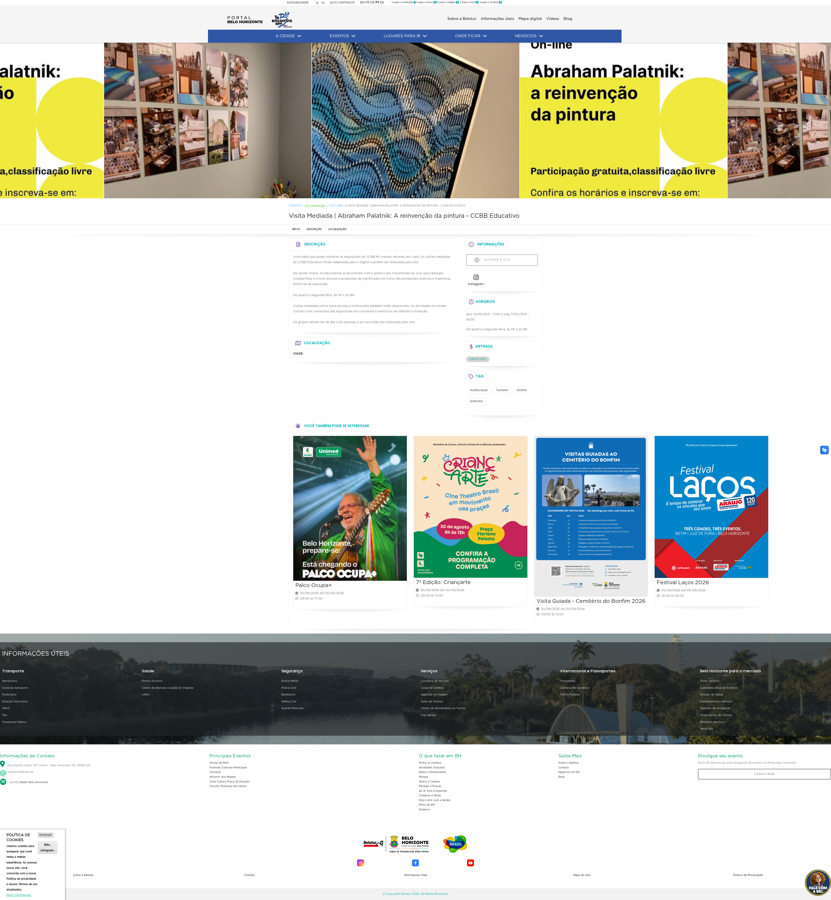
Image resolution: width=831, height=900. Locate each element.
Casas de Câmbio (432, 688)
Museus (423, 777)
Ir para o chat (468, 2)
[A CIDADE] (299, 36)
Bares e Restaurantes (432, 772)
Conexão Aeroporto (15, 688)
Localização (337, 229)
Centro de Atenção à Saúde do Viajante (167, 688)
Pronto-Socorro (152, 681)
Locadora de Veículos (435, 681)
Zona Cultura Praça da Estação (229, 781)
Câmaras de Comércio (574, 688)
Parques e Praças (430, 786)
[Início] (259, 13)
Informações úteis (497, 19)
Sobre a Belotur (462, 19)
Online (522, 390)
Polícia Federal (570, 694)
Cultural (336, 205)
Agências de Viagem (434, 694)
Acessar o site (496, 259)
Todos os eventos (430, 762)
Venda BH (706, 728)
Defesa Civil (288, 701)
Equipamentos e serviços (716, 701)
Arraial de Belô (219, 762)
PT (377, 2)
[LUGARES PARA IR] (425, 36)
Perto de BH (427, 804)
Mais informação (18, 895)
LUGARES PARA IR (402, 36)
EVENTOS (339, 36)
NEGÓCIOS (526, 36)
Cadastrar (764, 774)
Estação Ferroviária (14, 701)
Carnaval (215, 772)
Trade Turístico (709, 681)
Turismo (502, 390)
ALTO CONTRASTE (342, 2)
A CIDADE (285, 36)
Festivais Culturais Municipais (228, 767)
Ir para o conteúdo (403, 2)
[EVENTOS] (353, 36)
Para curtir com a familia (434, 800)
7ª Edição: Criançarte (443, 582)
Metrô (6, 708)
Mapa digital (530, 19)
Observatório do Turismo (716, 715)
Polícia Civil (288, 688)
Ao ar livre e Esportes (433, 791)
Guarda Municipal (292, 708)
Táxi (4, 715)
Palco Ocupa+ (313, 585)
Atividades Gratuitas (432, 767)
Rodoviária (9, 694)
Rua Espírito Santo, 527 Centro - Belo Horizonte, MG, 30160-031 (49, 765)
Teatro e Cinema (429, 781)
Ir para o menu (426, 2)
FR (367, 2)
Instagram (476, 284)
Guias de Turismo (432, 701)
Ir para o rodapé (447, 2)
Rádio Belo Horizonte (34, 782)
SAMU (146, 694)
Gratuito (476, 401)
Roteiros (424, 809)
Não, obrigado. (47, 847)
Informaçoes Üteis (415, 875)
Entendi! (45, 835)
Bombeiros (288, 694)
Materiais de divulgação (715, 708)
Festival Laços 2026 (683, 582)
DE (372, 2)
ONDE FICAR (467, 36)
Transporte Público (14, 722)
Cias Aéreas (428, 715)
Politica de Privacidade (748, 875)
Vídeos (552, 19)
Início (296, 229)
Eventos (295, 205)
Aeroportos (9, 681)
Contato (563, 767)
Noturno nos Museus (222, 777)
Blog (568, 19)
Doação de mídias (711, 694)
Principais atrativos (712, 722)
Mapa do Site (581, 875)
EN (362, 2)
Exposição (317, 206)
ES (382, 2)
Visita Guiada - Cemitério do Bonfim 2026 (591, 601)
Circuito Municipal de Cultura (228, 786)
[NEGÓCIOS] (541, 36)
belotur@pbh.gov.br (20, 772)
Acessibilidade (298, 2)
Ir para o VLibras (489, 2)
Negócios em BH (569, 772)
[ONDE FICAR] (485, 36)
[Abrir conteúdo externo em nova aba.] (476, 278)
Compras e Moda (430, 795)
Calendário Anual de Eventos (718, 688)
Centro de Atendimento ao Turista (443, 708)
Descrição (314, 229)
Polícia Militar (289, 681)
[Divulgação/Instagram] (115, 120)
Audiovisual (479, 390)
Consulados (567, 681)
